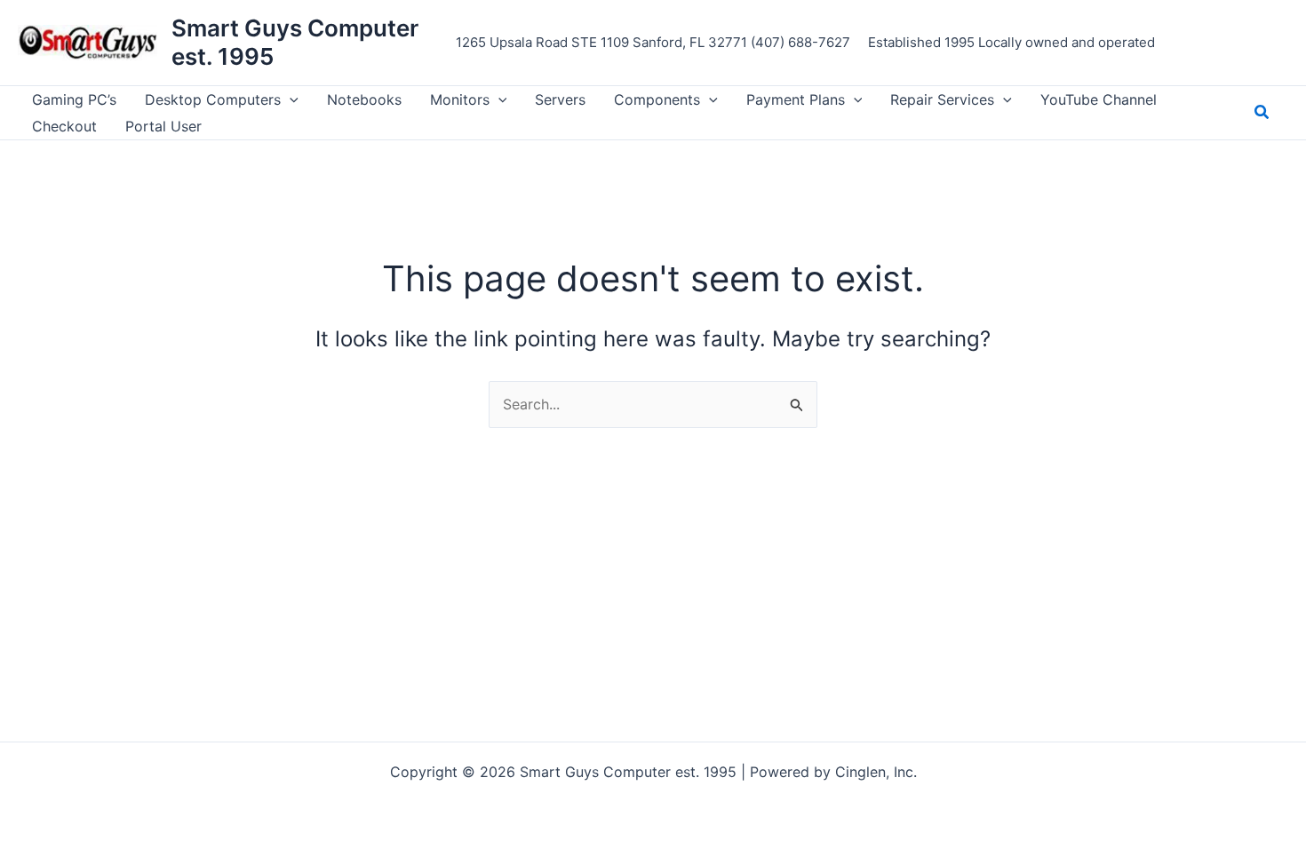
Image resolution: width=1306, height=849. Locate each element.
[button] (290, 99)
